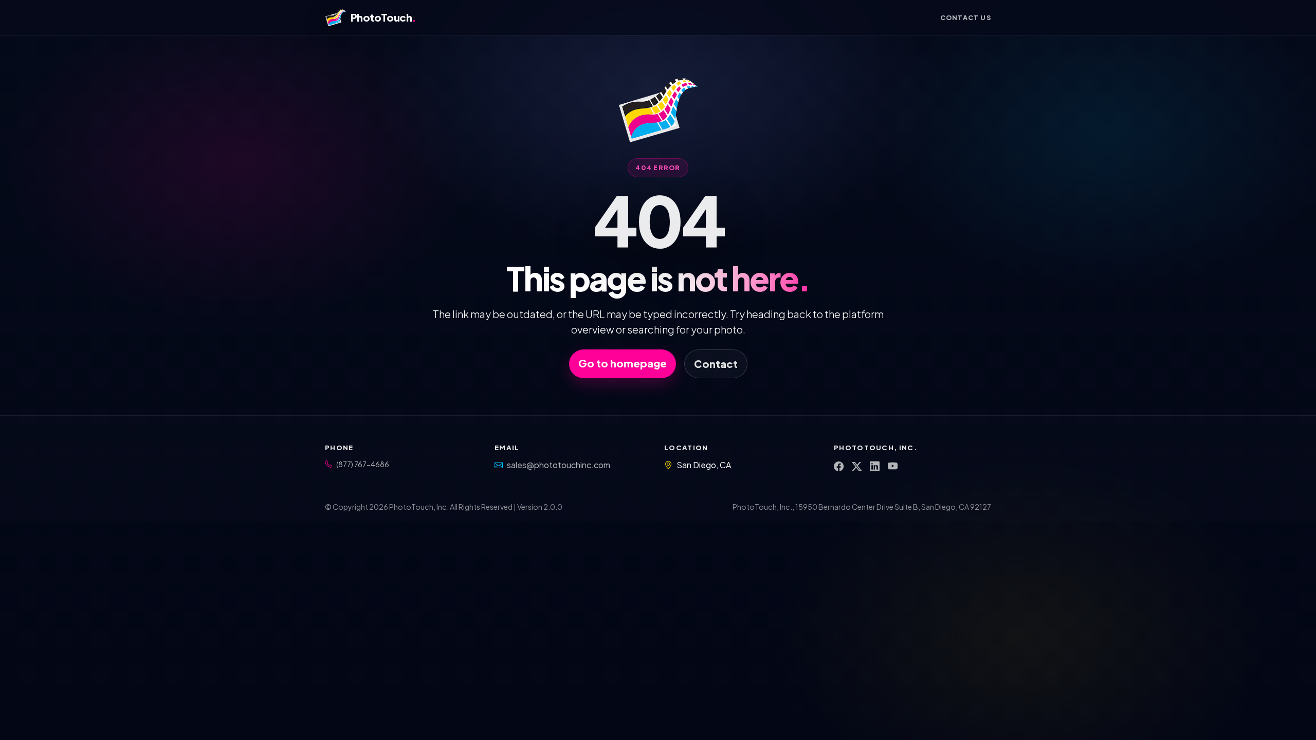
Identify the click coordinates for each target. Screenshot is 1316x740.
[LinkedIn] (875, 466)
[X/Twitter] (857, 466)
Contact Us (965, 17)
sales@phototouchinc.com (558, 464)
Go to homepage (622, 363)
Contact (716, 363)
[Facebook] (839, 466)
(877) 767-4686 (362, 464)
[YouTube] (893, 466)
